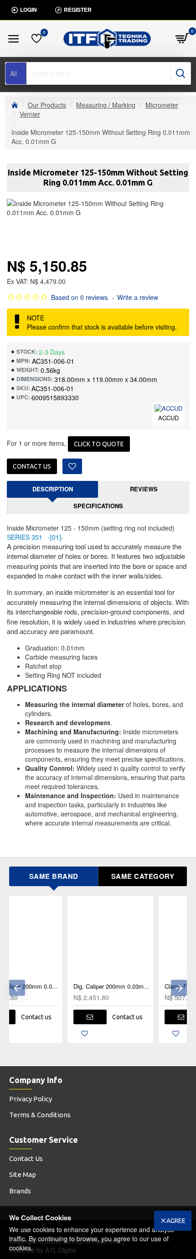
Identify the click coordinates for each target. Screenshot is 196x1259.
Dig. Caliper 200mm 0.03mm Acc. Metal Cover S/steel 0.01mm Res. (54, 987)
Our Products (47, 104)
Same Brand (53, 876)
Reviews (144, 489)
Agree (176, 1220)
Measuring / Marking (105, 104)
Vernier (30, 114)
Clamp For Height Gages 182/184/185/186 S (145, 987)
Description (52, 489)
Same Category (143, 876)
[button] (17, 988)
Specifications (98, 505)
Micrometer (161, 104)
